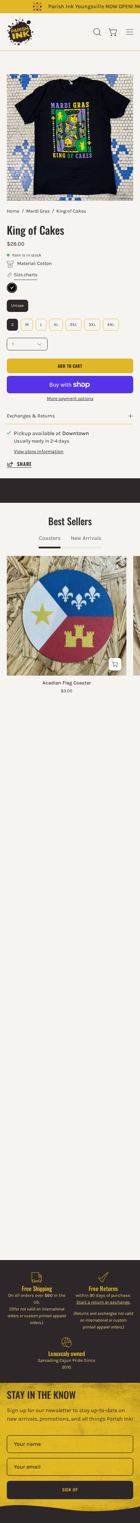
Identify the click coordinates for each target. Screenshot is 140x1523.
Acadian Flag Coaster (66, 683)
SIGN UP (69, 1489)
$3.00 (66, 691)
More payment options (70, 398)
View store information (39, 451)
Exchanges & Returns (31, 416)
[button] (96, 32)
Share (24, 464)
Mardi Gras (38, 211)
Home (13, 211)
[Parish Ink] (20, 32)
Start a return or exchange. (103, 1302)
